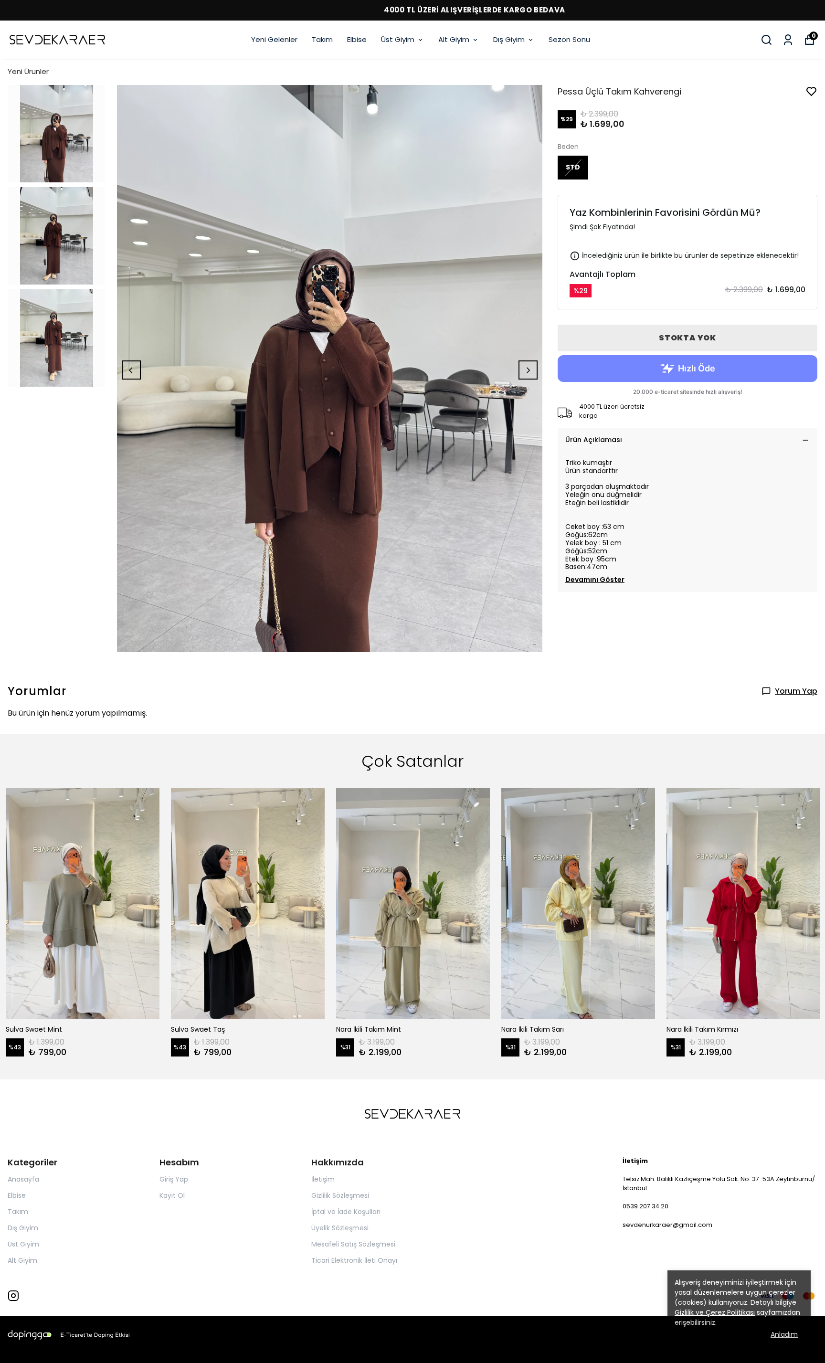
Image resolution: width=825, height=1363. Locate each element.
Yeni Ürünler (28, 71)
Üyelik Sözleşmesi (340, 1228)
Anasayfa (23, 1179)
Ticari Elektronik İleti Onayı (354, 1260)
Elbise (357, 39)
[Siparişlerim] (788, 40)
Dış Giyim (509, 39)
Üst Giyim (397, 39)
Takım (322, 39)
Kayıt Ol (172, 1195)
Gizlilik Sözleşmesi (340, 1195)
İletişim (323, 1179)
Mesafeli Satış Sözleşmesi (353, 1244)
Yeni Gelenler (274, 39)
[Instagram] (13, 1295)
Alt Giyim (453, 39)
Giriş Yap (173, 1179)
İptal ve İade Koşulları (346, 1211)
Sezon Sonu (569, 39)
